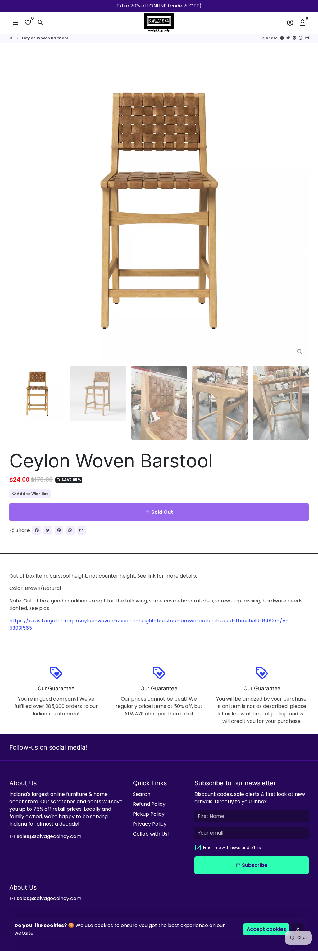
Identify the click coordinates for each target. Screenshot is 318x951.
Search (141, 794)
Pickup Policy (149, 814)
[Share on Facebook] (282, 38)
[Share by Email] (307, 38)
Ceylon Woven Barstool (45, 38)
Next (300, 211)
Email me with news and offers (232, 847)
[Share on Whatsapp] (300, 38)
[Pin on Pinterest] (294, 38)
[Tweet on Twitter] (288, 38)
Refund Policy (149, 804)
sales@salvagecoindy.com (45, 836)
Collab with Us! (151, 833)
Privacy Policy (149, 823)
